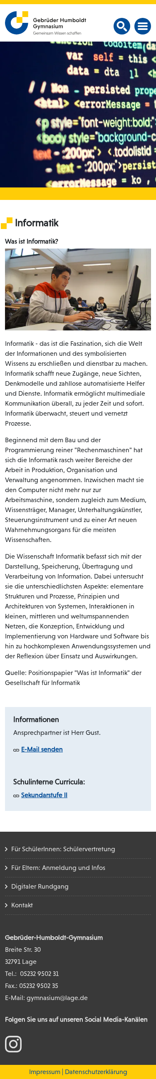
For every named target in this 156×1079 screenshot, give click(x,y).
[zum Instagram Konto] (13, 1043)
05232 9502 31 (39, 973)
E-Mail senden (42, 749)
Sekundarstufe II (44, 794)
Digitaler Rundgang (40, 886)
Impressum (44, 1071)
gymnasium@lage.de (57, 997)
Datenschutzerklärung (96, 1071)
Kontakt (22, 905)
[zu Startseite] (45, 22)
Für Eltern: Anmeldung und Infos (58, 867)
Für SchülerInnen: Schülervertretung (63, 848)
